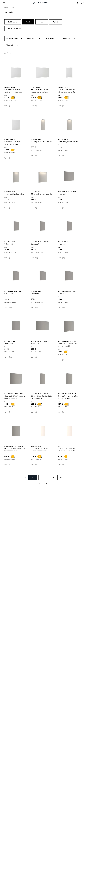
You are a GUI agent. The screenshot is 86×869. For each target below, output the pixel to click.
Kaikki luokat (12, 22)
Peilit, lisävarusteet (14, 28)
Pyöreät (55, 22)
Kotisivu (6, 7)
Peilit (12, 7)
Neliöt (28, 22)
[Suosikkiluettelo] (82, 3)
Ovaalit (41, 22)
